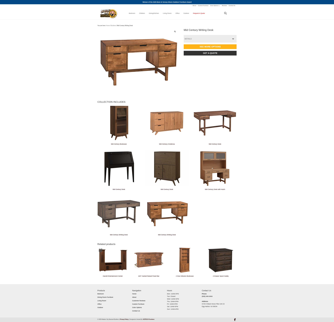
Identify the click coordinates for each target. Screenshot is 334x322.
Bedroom (132, 13)
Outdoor (186, 13)
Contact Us (232, 5)
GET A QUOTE (210, 53)
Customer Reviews (138, 301)
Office (177, 13)
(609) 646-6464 (207, 296)
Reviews (224, 5)
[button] (175, 31)
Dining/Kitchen (154, 13)
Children (142, 13)
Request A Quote (199, 13)
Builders (113, 25)
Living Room (167, 13)
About (194, 5)
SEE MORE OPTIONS (210, 46)
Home (134, 294)
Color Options (214, 5)
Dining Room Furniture (105, 297)
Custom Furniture (203, 5)
